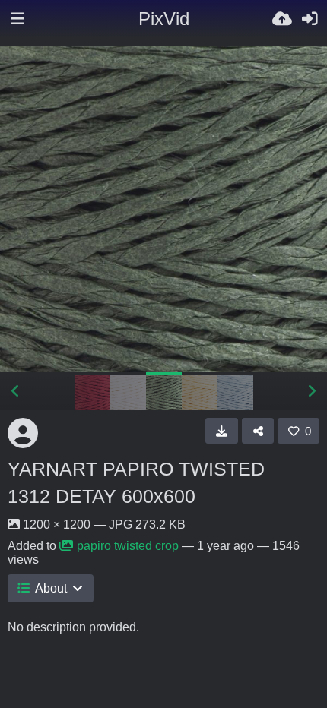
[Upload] (282, 19)
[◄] (15, 391)
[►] (312, 391)
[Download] (221, 431)
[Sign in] (309, 19)
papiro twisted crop (128, 545)
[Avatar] (23, 433)
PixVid (163, 18)
